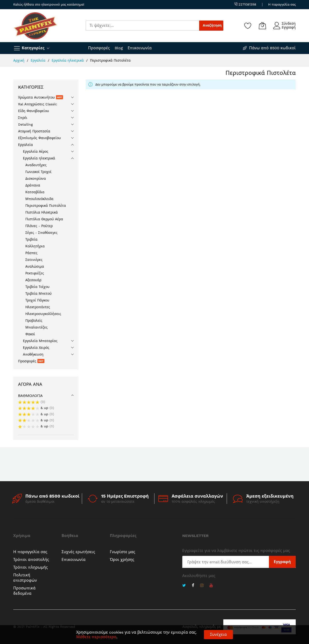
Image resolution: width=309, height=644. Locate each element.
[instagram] (202, 586)
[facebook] (193, 586)
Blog (119, 48)
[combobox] (142, 26)
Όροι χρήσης (122, 559)
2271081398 (247, 4)
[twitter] (184, 586)
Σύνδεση (289, 23)
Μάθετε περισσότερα (96, 637)
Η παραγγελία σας (282, 4)
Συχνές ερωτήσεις (78, 552)
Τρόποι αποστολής (31, 559)
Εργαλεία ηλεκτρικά (68, 60)
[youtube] (211, 586)
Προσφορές (99, 48)
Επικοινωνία (140, 48)
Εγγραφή (289, 27)
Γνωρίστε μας (122, 552)
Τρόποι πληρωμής (30, 567)
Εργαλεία (39, 60)
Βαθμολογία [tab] (30, 396)
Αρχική (19, 60)
